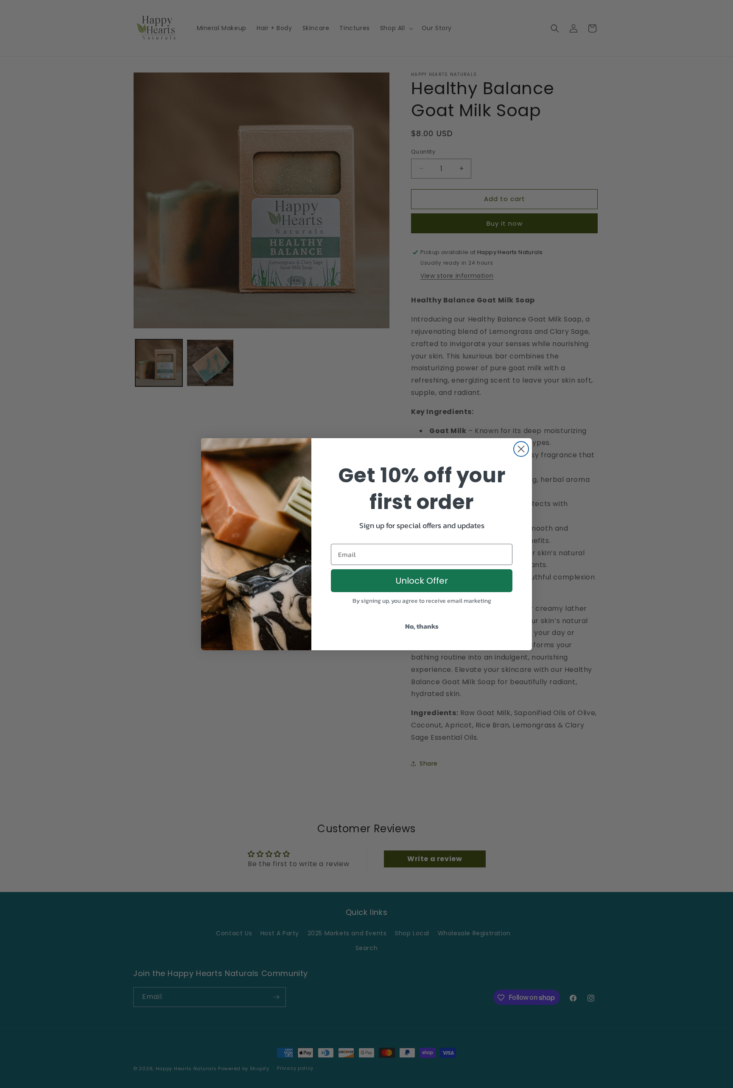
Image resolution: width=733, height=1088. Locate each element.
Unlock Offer (422, 581)
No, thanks (422, 626)
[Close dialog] (521, 449)
